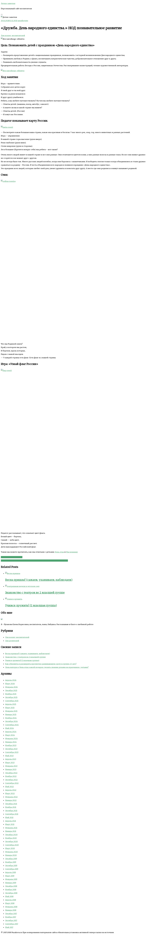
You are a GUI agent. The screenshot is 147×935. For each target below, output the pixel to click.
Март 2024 (10, 735)
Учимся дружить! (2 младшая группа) (22, 660)
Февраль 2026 (11, 687)
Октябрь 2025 (11, 697)
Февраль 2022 (11, 797)
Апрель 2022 (10, 790)
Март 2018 (9, 903)
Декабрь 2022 (11, 773)
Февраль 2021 (11, 828)
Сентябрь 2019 (11, 869)
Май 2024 (9, 728)
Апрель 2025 (10, 704)
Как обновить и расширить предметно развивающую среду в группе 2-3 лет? (41, 664)
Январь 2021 (10, 831)
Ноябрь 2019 (10, 862)
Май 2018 (9, 896)
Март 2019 (9, 876)
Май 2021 (9, 817)
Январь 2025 (10, 714)
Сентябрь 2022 (12, 783)
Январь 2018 (10, 910)
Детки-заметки (8, 3)
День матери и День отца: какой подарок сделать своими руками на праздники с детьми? (47, 667)
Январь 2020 (11, 855)
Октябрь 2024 (11, 721)
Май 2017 (9, 927)
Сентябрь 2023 (11, 752)
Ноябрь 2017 (10, 917)
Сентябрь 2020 (12, 845)
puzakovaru (23, 21)
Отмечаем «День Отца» (11, 557)
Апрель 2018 (10, 900)
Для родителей (12, 641)
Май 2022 (9, 786)
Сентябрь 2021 (11, 814)
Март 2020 (10, 848)
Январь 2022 (10, 800)
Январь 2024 (11, 742)
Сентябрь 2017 (11, 924)
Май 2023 (9, 756)
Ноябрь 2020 (11, 838)
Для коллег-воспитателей (13, 35)
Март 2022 (10, 793)
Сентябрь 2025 (11, 701)
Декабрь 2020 (11, 835)
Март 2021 (9, 824)
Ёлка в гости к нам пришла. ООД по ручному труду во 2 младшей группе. (34, 560)
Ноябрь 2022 (10, 776)
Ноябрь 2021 (10, 807)
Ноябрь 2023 (10, 745)
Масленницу (72, 552)
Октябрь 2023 (11, 749)
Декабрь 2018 (11, 886)
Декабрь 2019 (11, 859)
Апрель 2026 (10, 680)
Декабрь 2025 (11, 690)
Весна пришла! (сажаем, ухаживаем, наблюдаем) (27, 653)
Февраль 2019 (11, 879)
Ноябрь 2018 (10, 889)
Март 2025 (10, 708)
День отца (59, 552)
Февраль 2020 (11, 852)
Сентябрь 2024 (12, 725)
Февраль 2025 (11, 711)
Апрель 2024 (10, 732)
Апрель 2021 (10, 821)
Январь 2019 (10, 883)
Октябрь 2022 (11, 780)
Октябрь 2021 (11, 811)
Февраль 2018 (11, 907)
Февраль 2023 (11, 766)
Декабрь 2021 (11, 804)
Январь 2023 (10, 769)
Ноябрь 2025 (10, 694)
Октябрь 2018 (11, 893)
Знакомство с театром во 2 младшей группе (25, 657)
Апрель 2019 (10, 872)
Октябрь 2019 (11, 865)
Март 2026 (10, 684)
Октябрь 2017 (11, 920)
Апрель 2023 (10, 759)
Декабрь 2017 (11, 913)
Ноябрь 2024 (11, 718)
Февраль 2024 (11, 738)
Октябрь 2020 (11, 841)
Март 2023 (10, 762)
